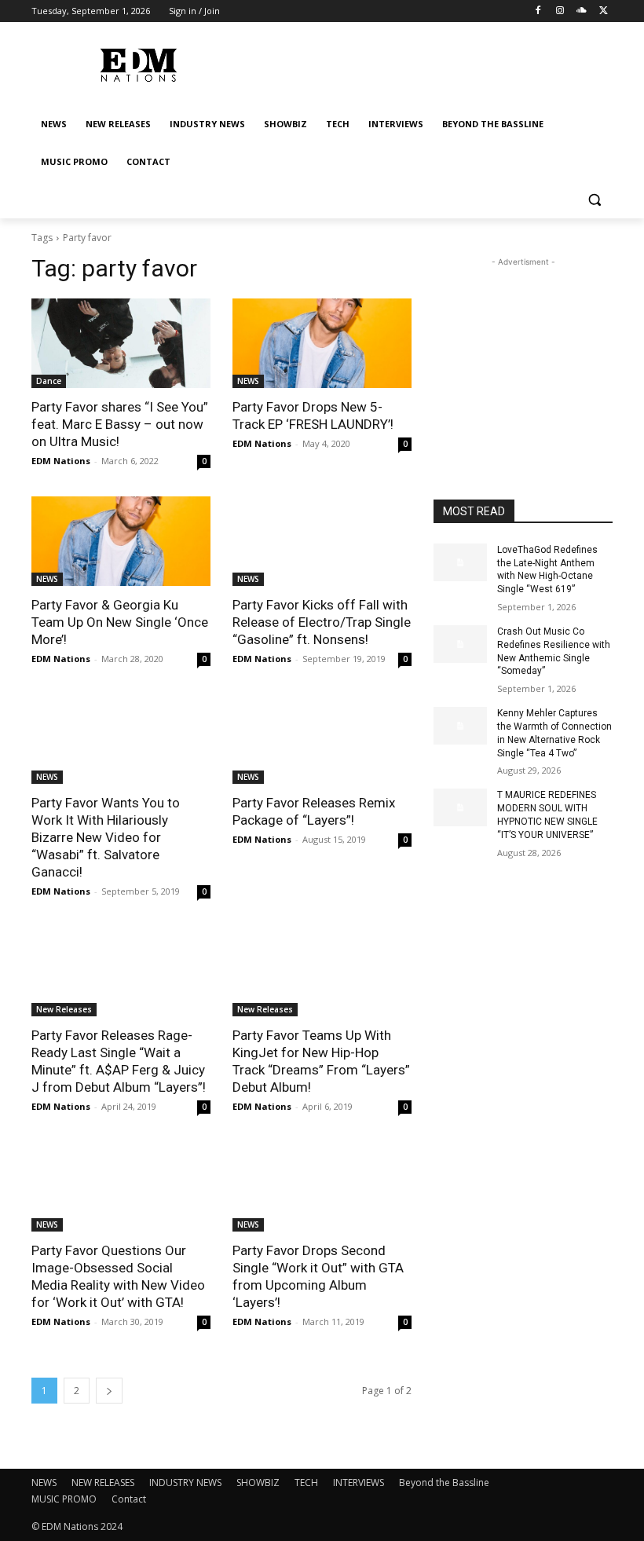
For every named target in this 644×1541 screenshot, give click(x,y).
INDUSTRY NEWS (185, 1482)
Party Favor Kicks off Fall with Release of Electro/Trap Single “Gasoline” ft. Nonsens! (321, 622)
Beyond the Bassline (444, 1482)
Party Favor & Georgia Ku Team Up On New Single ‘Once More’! (119, 622)
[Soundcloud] (582, 11)
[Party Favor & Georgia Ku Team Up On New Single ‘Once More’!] (120, 541)
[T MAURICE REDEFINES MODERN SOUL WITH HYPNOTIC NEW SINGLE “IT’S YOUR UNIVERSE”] (460, 807)
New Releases (64, 1009)
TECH (306, 1482)
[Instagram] (560, 11)
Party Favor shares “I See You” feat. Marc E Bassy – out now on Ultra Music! (119, 424)
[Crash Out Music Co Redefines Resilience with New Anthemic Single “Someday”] (460, 644)
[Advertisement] (523, 348)
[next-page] (109, 1391)
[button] (594, 199)
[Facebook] (538, 11)
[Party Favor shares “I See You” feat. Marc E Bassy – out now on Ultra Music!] (120, 343)
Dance (48, 380)
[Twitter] (604, 11)
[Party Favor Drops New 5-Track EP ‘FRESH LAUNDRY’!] (322, 343)
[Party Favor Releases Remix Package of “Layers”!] (322, 739)
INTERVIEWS (358, 1482)
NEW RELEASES (102, 1482)
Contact (129, 1499)
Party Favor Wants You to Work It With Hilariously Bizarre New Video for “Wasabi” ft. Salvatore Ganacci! (105, 837)
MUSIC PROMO (64, 1499)
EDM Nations (60, 461)
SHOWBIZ (258, 1482)
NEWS (248, 380)
